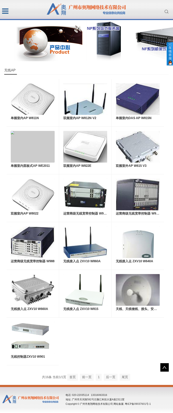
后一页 (110, 377)
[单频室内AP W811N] (33, 102)
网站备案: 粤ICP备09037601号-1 (132, 403)
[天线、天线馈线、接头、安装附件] (138, 293)
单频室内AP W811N (25, 118)
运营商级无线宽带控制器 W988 (32, 261)
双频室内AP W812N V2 (79, 118)
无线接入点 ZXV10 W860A (82, 261)
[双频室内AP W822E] (85, 146)
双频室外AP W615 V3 (131, 165)
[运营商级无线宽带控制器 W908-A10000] (138, 199)
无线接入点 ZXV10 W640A (134, 261)
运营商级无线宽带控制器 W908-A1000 (90, 213)
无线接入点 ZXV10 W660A (29, 309)
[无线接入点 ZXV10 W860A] (85, 243)
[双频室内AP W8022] (33, 197)
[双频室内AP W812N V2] (85, 102)
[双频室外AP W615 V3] (138, 148)
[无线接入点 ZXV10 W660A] (33, 289)
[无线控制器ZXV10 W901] (33, 337)
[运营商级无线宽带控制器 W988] (33, 242)
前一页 (87, 377)
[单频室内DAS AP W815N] (138, 99)
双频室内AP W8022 (24, 213)
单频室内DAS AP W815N (133, 118)
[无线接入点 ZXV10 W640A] (138, 248)
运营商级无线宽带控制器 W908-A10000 (143, 213)
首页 (72, 377)
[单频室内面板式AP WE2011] (33, 146)
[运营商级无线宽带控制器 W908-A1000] (85, 194)
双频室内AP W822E (77, 165)
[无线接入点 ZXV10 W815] (85, 291)
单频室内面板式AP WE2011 (30, 165)
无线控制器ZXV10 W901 (28, 356)
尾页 (125, 377)
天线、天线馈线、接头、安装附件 (139, 309)
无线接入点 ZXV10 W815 (80, 309)
